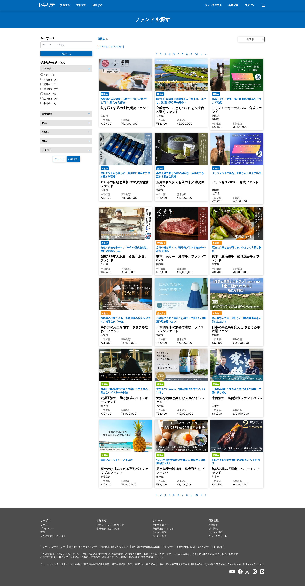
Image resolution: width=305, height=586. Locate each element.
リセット (60, 158)
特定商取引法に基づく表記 (114, 546)
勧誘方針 (168, 546)
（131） (52, 98)
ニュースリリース (218, 536)
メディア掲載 (215, 532)
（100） (51, 84)
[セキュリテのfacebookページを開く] (240, 572)
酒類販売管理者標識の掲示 (146, 546)
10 (196, 54)
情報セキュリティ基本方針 (83, 546)
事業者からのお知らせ (108, 528)
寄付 (42, 532)
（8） (49, 75)
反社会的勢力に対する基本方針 (193, 546)
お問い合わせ (159, 536)
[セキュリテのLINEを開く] (262, 572)
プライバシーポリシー (53, 546)
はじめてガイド (160, 525)
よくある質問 (159, 532)
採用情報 (213, 528)
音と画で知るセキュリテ (53, 536)
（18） (50, 103)
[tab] (66, 68)
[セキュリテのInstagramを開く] (255, 572)
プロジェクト (47, 528)
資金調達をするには (162, 528)
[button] (68, 520)
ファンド (45, 525)
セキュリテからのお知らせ (110, 525)
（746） (51, 94)
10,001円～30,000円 (110, 46)
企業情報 (213, 525)
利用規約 (217, 546)
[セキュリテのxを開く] (247, 572)
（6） (51, 79)
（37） (51, 89)
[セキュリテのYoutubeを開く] (232, 572)
